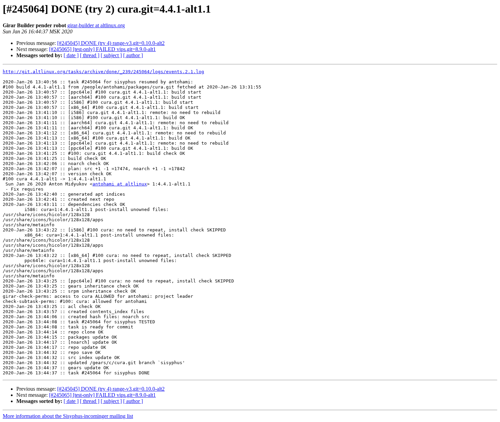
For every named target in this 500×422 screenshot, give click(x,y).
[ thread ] (89, 55)
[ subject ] (111, 55)
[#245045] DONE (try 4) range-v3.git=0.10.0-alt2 (111, 43)
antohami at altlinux (120, 183)
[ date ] (71, 55)
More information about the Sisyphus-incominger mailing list (68, 416)
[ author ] (133, 55)
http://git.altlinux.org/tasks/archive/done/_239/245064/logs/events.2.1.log (103, 71)
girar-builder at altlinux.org (96, 25)
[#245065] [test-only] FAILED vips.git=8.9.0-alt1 (102, 49)
